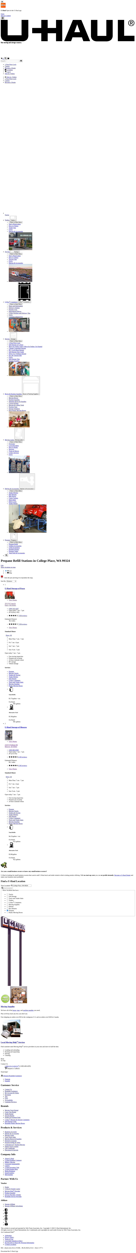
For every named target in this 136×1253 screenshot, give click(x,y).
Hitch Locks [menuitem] (13, 502)
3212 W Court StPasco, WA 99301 (10, 604)
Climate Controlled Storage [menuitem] (17, 348)
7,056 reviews (22, 616)
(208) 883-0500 (14, 750)
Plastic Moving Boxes (16, 686)
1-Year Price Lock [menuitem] (10, 64)
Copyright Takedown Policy (14, 1241)
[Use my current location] (12, 885)
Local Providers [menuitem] (14, 445)
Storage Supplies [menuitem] (14, 361)
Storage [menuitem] (7, 339)
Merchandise (9, 1175)
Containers (24, 302)
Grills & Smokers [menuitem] (14, 548)
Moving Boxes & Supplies (13, 1139)
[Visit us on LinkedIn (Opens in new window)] (6, 1219)
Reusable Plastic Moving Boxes (15, 1123)
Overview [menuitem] (12, 444)
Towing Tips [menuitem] (13, 259)
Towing (7, 252)
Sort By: (3, 581)
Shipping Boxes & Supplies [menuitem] (17, 401)
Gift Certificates (10, 1148)
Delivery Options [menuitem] (14, 308)
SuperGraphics (9, 1173)
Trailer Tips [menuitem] (12, 228)
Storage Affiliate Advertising (14, 1206)
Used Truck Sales (10, 1137)
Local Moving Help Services (13, 1042)
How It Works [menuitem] (13, 447)
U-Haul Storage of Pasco (15, 588)
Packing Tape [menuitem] (13, 407)
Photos (13, 600)
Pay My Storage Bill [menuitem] (15, 355)
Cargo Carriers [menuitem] (13, 498)
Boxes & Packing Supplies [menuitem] (13, 394)
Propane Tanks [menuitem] (13, 551)
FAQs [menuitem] (11, 229)
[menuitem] (72, 256)
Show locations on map (8, 567)
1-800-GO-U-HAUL (12, 1066)
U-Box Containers (14, 680)
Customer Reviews (11, 1102)
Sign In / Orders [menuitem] (10, 74)
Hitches (11, 906)
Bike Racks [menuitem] (12, 496)
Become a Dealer (122, 875)
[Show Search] (5, 58)
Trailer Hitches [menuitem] (13, 493)
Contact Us (8, 1089)
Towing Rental (9, 1116)
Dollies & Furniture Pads (12, 1117)
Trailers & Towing (14, 675)
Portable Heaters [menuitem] (14, 549)
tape (18, 1010)
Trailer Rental (9, 1114)
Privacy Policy (9, 1237)
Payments (8, 1095)
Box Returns (12, 908)
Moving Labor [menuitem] (9, 440)
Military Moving (10, 1162)
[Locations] (8, 58)
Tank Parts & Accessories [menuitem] (17, 553)
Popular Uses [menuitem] (13, 309)
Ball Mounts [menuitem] (13, 494)
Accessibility (9, 1100)
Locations (10, 1244)
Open (2, 14)
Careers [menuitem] (7, 66)
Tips (6, 1096)
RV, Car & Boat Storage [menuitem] (16, 350)
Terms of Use (9, 1239)
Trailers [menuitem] (7, 220)
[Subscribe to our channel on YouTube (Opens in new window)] (6, 1225)
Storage (13, 339)
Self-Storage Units (10, 1121)
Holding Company (13, 1160)
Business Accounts (11, 1132)
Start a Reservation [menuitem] (15, 224)
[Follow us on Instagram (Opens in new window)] (6, 1213)
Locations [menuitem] (9, 70)
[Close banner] (2, 2)
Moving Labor (19, 440)
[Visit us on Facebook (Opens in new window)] (6, 1210)
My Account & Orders (12, 1093)
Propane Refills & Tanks (12, 1142)
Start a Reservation (15, 256)
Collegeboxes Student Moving (15, 1145)
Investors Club (12, 1167)
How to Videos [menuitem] (13, 226)
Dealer (7, 1187)
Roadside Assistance (11, 1091)
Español (7, 1081)
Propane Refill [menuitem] (13, 544)
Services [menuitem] (11, 449)
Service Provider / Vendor (13, 1195)
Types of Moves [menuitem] (14, 451)
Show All (9, 635)
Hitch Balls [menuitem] (12, 500)
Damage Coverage (11, 1141)
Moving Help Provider (12, 1191)
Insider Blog (11, 1169)
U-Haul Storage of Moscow (16, 727)
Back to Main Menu (16, 222)
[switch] (68, 572)
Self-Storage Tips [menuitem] (14, 359)
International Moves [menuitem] (15, 311)
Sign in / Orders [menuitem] (11, 77)
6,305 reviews (22, 757)
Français (7, 1079)
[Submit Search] (21, 61)
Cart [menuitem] (8, 72)
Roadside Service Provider (13, 1196)
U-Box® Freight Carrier (12, 1189)
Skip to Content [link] (6, 16)
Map (10, 573)
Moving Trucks (13, 673)
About (9, 1158)
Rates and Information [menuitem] (16, 306)
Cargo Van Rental (10, 1112)
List (10, 571)
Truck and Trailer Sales (16, 682)
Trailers (13, 220)
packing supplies (28, 1010)
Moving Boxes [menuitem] (13, 398)
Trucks (10, 894)
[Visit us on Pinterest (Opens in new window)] (6, 1216)
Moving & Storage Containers (17, 1120)
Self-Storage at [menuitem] (16, 345)
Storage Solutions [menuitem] (14, 409)
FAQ (6, 1098)
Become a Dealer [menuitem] (10, 68)
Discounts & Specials (11, 1150)
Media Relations (10, 1171)
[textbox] (22, 886)
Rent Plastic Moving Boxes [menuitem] (17, 410)
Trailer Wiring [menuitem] (13, 503)
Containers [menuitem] (11, 302)
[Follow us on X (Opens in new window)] (6, 1222)
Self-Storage (12, 896)
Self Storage (12, 678)
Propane (13, 540)
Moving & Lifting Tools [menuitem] (16, 405)
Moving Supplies (14, 684)
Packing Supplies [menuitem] (14, 400)
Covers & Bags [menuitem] (13, 403)
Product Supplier (10, 1193)
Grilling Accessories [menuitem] (15, 546)
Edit (2, 565)
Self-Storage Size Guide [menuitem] (16, 352)
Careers (7, 1166)
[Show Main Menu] (2, 18)
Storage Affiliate (10, 1204)
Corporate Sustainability (12, 1164)
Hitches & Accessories (27, 489)
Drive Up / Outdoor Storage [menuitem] (17, 354)
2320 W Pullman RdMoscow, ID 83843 (11, 746)
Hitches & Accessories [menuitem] (16, 231)
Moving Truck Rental (11, 1110)
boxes (14, 1010)
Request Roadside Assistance (12, 1076)
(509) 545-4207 (14, 609)
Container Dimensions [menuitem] (16, 317)
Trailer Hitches (13, 677)
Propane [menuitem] (7, 540)
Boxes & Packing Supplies (31, 394)
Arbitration (8, 1235)
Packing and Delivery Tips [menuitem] (19, 313)
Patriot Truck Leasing (11, 1146)
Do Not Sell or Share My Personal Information (19, 1243)
